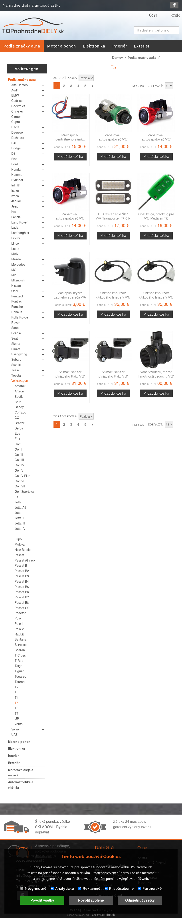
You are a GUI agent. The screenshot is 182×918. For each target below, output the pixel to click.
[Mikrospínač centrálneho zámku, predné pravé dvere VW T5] (70, 113)
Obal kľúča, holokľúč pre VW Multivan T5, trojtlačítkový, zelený (156, 218)
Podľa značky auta (142, 57)
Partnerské (152, 888)
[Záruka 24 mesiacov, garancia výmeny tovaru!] (96, 832)
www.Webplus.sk (103, 914)
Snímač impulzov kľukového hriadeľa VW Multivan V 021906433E (156, 297)
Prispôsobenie (121, 888)
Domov (117, 57)
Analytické (64, 888)
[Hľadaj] (175, 30)
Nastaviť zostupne (97, 78)
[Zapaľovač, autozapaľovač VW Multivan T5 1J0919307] (113, 113)
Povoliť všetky (42, 900)
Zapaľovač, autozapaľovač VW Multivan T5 (70, 218)
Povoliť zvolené (91, 900)
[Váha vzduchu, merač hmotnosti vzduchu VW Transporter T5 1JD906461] (156, 350)
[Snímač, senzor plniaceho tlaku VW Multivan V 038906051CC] (113, 350)
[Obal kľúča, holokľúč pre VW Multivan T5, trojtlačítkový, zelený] (156, 192)
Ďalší (92, 85)
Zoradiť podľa (65, 77)
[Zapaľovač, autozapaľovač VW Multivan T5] (70, 192)
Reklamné (91, 888)
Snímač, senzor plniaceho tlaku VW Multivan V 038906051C (113, 376)
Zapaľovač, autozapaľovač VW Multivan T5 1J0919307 (113, 139)
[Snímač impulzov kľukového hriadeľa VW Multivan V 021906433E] (156, 271)
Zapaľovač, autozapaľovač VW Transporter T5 (156, 139)
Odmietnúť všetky (140, 900)
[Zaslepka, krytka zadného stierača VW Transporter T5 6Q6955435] (70, 271)
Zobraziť (155, 86)
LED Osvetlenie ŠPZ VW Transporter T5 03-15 (113, 218)
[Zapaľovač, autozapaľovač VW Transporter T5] (156, 113)
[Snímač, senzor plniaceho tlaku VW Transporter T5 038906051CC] (70, 350)
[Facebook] (174, 5)
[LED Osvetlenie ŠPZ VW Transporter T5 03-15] (113, 192)
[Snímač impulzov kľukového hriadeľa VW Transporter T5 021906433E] (113, 271)
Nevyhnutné (35, 888)
